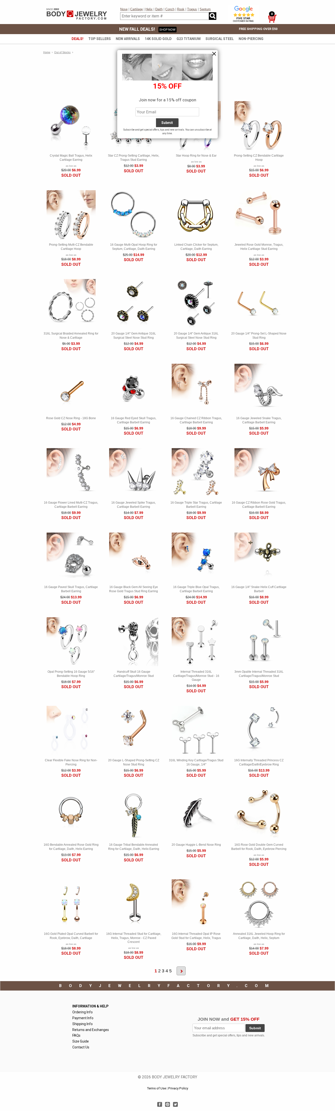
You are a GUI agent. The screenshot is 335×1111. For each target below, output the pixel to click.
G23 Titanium (189, 39)
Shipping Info (82, 1024)
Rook (180, 9)
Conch (169, 9)
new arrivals (128, 39)
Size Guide (80, 1041)
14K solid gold (158, 39)
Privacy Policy (178, 1088)
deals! (77, 39)
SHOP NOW (167, 29)
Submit (255, 1028)
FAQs (76, 1035)
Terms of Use (156, 1088)
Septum (205, 9)
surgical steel (220, 39)
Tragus (192, 9)
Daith (159, 9)
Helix (149, 9)
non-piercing (251, 39)
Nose (124, 9)
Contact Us (80, 1047)
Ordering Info (82, 1012)
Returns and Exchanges (90, 1030)
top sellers (99, 39)
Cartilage (136, 9)
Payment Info (82, 1018)
